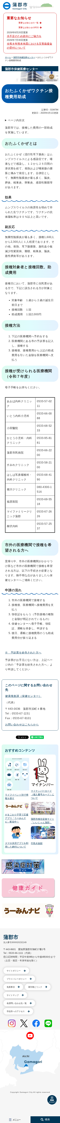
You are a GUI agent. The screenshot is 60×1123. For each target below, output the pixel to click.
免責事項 (11, 987)
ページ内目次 (16, 120)
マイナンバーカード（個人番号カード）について (42, 794)
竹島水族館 (36, 843)
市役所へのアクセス (16, 1011)
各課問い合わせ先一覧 (17, 1003)
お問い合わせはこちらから (22, 724)
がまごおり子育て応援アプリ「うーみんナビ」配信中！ (16, 818)
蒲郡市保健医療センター (24, 57)
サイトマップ (13, 995)
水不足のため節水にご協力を (24, 36)
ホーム (8, 57)
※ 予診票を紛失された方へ (23, 652)
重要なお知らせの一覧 (28, 23)
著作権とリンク (35, 987)
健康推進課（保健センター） (23, 696)
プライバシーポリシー (17, 979)
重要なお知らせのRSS (28, 27)
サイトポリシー (14, 971)
